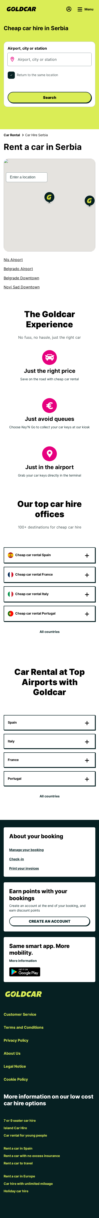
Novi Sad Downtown (22, 287)
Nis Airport (13, 259)
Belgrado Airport (18, 268)
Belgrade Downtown (21, 278)
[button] (49, 198)
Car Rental (12, 135)
